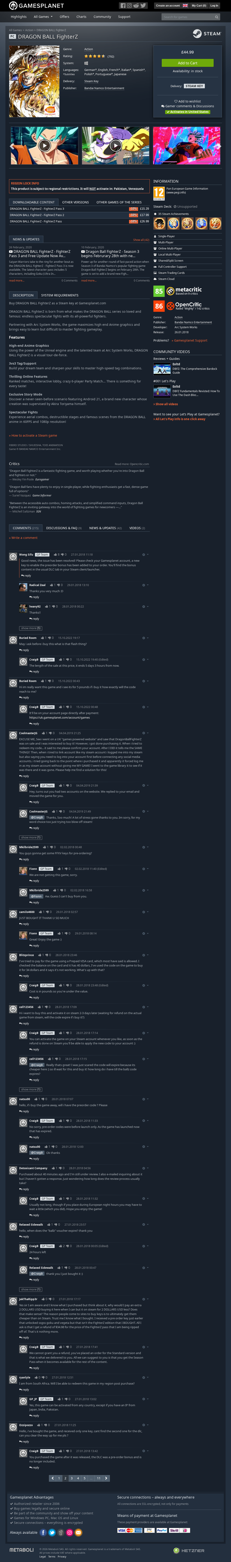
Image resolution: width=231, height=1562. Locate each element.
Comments (26, 528)
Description (23, 295)
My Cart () (199, 5)
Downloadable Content (34, 202)
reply (27, 575)
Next (219, 145)
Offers (64, 16)
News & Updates (26, 239)
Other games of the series (119, 202)
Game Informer (41, 495)
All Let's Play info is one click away (180, 419)
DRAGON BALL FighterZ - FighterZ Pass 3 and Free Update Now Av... (39, 253)
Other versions (75, 202)
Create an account (168, 5)
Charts (81, 16)
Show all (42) (141, 240)
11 (99, 1478)
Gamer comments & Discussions (189, 106)
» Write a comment (23, 537)
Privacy (62, 1556)
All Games (15, 30)
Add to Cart (187, 63)
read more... (16, 280)
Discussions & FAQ (64, 528)
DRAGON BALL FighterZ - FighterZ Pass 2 (37, 215)
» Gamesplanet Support (189, 340)
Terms (51, 1556)
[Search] (216, 16)
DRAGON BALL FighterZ (51, 30)
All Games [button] (42, 16)
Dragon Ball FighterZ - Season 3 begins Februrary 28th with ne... (110, 253)
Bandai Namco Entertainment (104, 88)
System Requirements (60, 295)
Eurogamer (42, 479)
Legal (42, 1556)
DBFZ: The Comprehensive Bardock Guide (195, 370)
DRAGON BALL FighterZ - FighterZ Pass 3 (37, 209)
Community (102, 16)
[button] (185, 5)
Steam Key (91, 81)
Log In (214, 5)
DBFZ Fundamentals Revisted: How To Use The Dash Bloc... (196, 393)
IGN (38, 511)
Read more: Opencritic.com (132, 464)
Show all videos (166, 404)
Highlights (19, 16)
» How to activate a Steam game (33, 435)
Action (29, 30)
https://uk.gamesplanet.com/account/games (59, 717)
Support (124, 16)
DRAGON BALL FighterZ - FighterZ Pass (36, 221)
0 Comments (70, 280)
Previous (12, 145)
